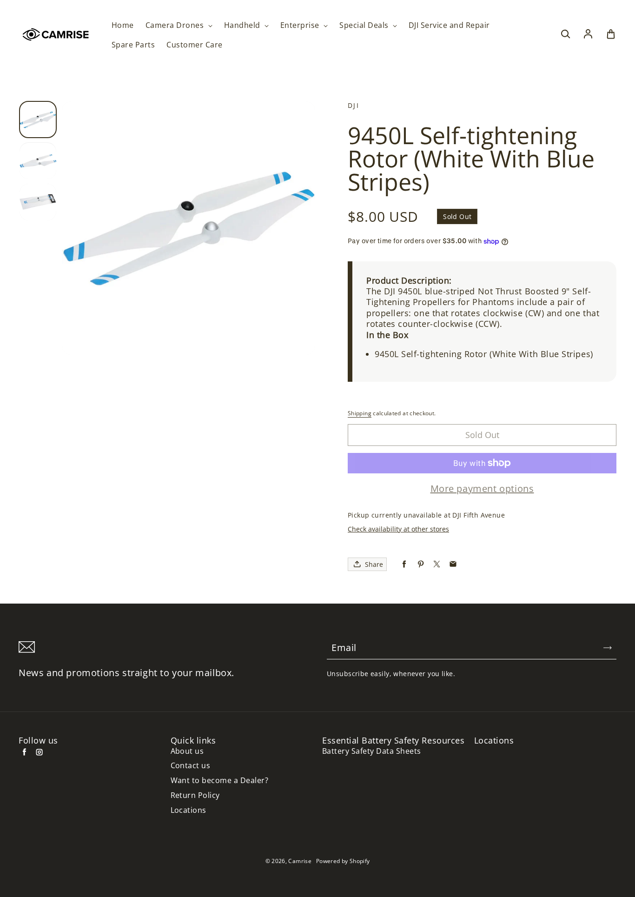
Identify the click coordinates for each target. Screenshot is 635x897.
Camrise (299, 861)
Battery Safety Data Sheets (371, 751)
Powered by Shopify (343, 861)
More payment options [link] (482, 489)
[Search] (565, 34)
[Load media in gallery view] (38, 119)
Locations (188, 810)
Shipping (359, 413)
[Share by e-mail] (453, 564)
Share (374, 564)
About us (187, 751)
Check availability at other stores (398, 529)
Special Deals (364, 25)
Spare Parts (133, 45)
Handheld (243, 25)
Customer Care (194, 45)
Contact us (191, 766)
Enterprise (300, 25)
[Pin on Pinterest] (420, 564)
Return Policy (195, 795)
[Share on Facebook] (404, 564)
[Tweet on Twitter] (437, 564)
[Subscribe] (607, 647)
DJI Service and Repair (449, 25)
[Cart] (610, 34)
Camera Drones (176, 25)
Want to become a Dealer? (220, 780)
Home (123, 25)
